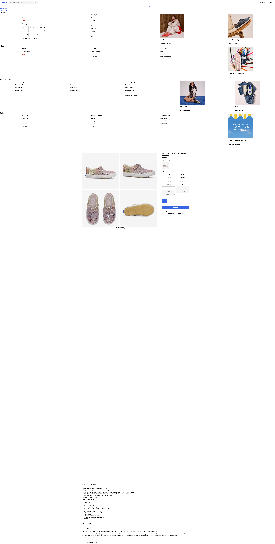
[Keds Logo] (4, 2)
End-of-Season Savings (237, 140)
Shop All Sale (25, 118)
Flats (92, 36)
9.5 (44, 30)
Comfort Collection (129, 84)
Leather (93, 23)
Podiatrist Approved (129, 93)
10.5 (27, 34)
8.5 (37, 30)
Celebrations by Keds (20, 93)
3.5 (27, 27)
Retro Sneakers (74, 90)
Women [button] (133, 6)
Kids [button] (139, 6)
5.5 (41, 27)
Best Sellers (25, 17)
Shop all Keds (165, 155)
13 (40, 34)
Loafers (92, 34)
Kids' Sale (24, 123)
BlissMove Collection (130, 90)
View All (118, 6)
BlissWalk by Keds (129, 87)
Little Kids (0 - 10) (164, 54)
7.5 (30, 30)
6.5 (23, 30)
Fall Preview (73, 84)
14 (44, 34)
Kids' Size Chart (27, 57)
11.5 (34, 34)
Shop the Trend (239, 110)
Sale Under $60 (163, 123)
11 (30, 34)
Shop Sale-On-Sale (234, 144)
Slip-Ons (93, 17)
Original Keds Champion (20, 84)
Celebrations (94, 56)
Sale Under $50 (163, 121)
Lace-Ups (93, 20)
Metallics (72, 93)
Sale (23, 20)
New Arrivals (126, 6)
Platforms (93, 31)
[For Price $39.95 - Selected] (165, 165)
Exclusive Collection (19, 87)
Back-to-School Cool (236, 73)
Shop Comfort (232, 43)
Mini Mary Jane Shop (95, 51)
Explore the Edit (185, 110)
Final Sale (24, 126)
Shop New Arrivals (165, 43)
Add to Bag (175, 207)
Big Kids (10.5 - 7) (164, 51)
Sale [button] (154, 6)
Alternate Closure (95, 54)
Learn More (85, 538)
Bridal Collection (19, 90)
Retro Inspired (240, 107)
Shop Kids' (231, 77)
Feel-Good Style (234, 40)
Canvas (92, 25)
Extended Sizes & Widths (29, 38)
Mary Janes (93, 28)
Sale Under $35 (163, 118)
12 (37, 34)
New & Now (164, 40)
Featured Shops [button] (146, 6)
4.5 (34, 27)
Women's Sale (25, 121)
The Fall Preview (186, 107)
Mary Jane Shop (74, 87)
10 (23, 34)
